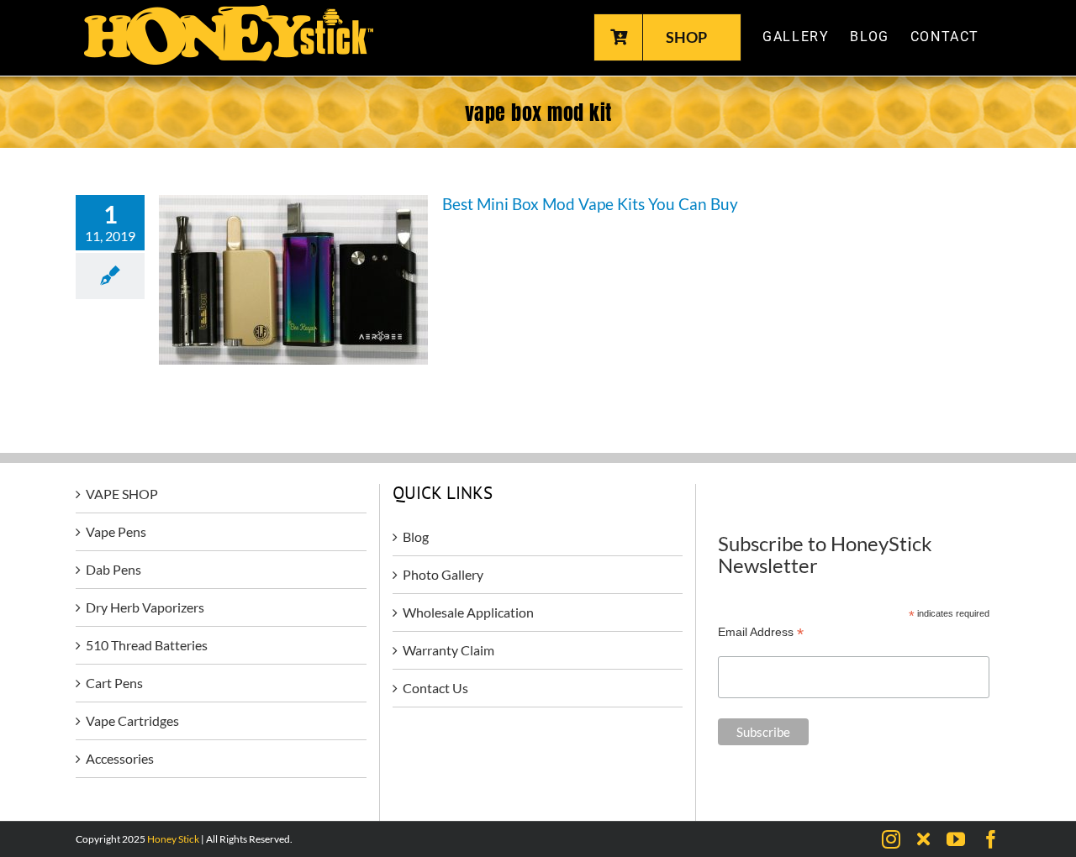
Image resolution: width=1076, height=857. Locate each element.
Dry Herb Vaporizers (145, 607)
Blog (416, 536)
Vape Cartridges (132, 720)
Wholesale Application (468, 612)
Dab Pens (113, 569)
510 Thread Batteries (147, 645)
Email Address (761, 632)
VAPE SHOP (122, 494)
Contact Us (435, 688)
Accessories (120, 758)
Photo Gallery (443, 574)
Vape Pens (116, 531)
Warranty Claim (448, 650)
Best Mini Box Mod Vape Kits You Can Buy (590, 203)
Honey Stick (173, 839)
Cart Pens (114, 683)
